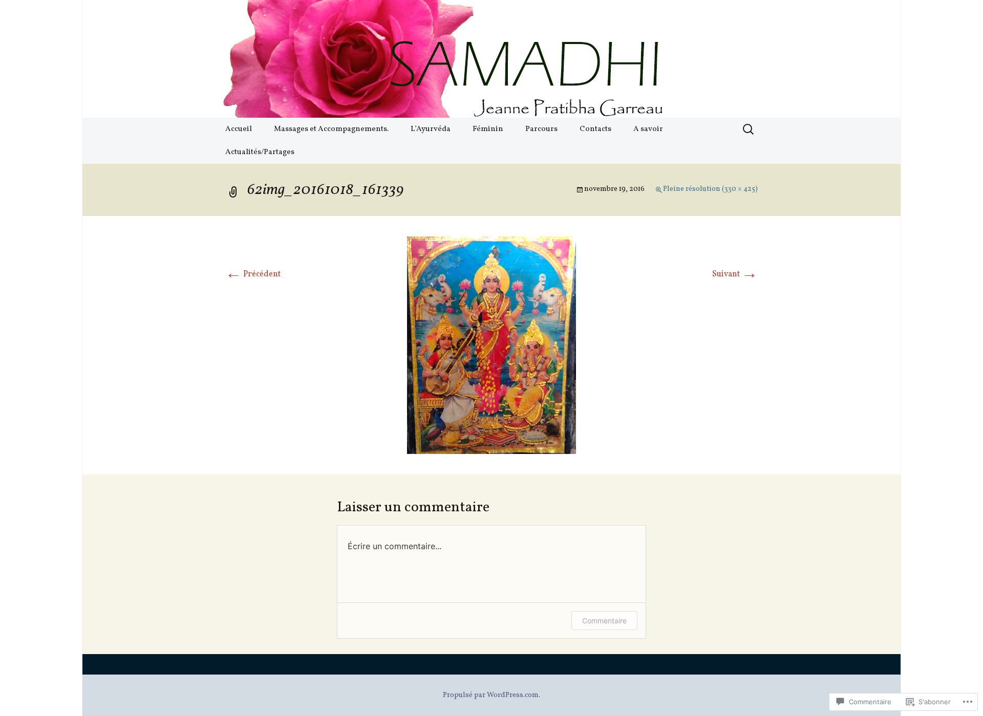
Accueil (238, 129)
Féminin (488, 129)
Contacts (595, 129)
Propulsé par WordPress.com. (491, 695)
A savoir (648, 129)
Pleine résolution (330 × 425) (710, 189)
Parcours (541, 129)
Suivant (735, 274)
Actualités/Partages (259, 152)
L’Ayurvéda (431, 129)
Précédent (253, 274)
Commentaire (604, 620)
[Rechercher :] (749, 129)
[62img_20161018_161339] (491, 345)
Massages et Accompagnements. (331, 129)
